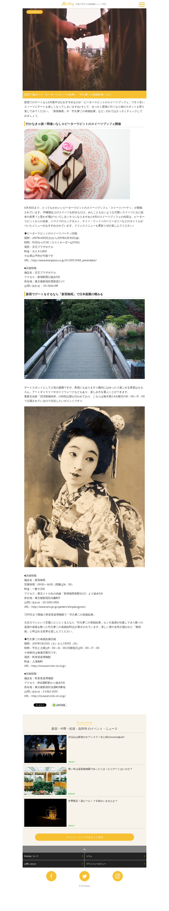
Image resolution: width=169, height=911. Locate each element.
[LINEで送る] (59, 705)
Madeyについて (31, 856)
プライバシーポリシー (96, 864)
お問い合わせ (30, 864)
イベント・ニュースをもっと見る (84, 837)
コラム (89, 856)
